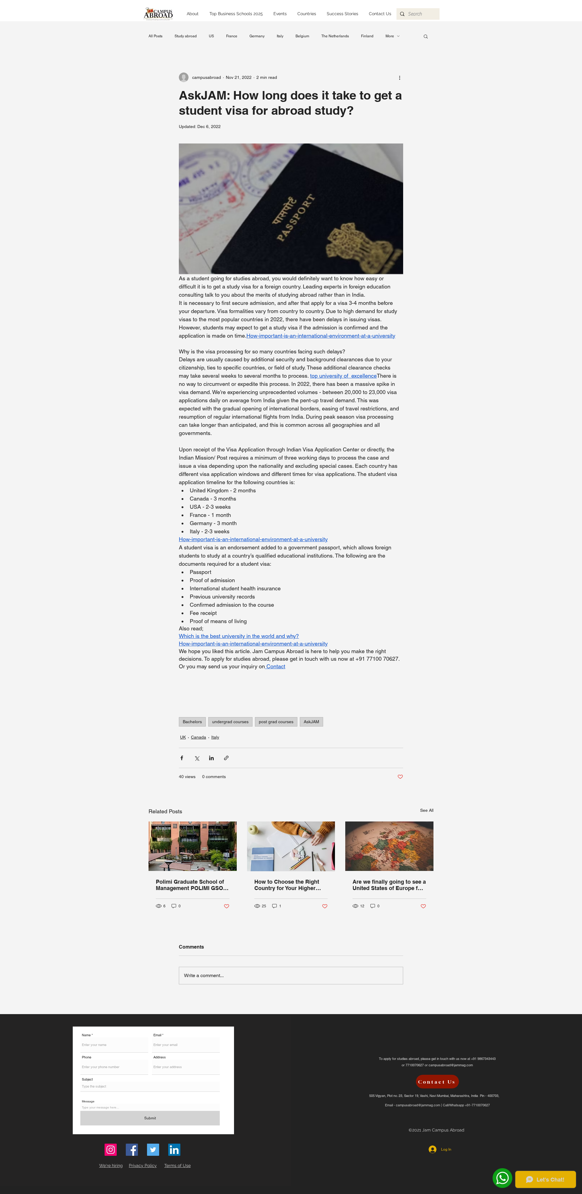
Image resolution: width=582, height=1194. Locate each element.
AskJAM (311, 721)
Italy (280, 36)
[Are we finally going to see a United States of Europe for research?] (389, 846)
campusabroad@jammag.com (451, 1065)
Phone (86, 1057)
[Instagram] (111, 1150)
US (211, 36)
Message (88, 1101)
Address (159, 1057)
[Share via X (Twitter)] (196, 758)
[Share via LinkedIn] (211, 758)
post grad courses (276, 721)
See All (426, 810)
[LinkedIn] (174, 1150)
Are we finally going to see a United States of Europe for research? (389, 885)
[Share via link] (226, 758)
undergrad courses (230, 721)
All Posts (155, 36)
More (390, 36)
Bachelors (192, 721)
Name (86, 1035)
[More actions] (399, 77)
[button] (306, 13)
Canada (198, 737)
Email (157, 1035)
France (231, 36)
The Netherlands (335, 36)
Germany (257, 36)
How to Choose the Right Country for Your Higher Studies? (286, 885)
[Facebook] (132, 1150)
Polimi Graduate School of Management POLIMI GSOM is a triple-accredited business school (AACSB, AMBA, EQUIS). (192, 885)
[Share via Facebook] (182, 758)
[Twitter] (153, 1150)
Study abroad (186, 36)
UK (183, 737)
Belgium (302, 36)
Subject (87, 1079)
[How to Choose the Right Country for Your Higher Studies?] (291, 846)
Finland (367, 36)
